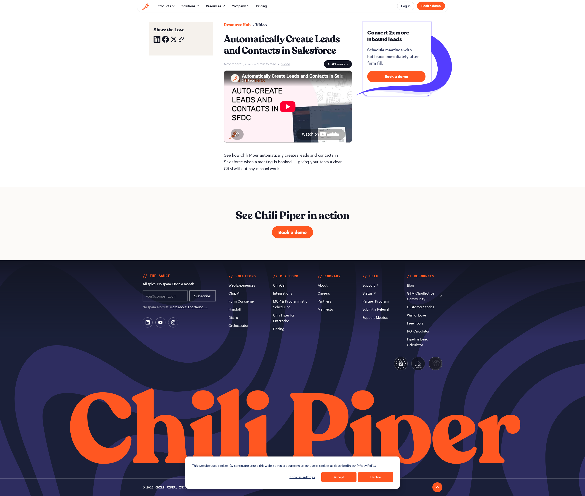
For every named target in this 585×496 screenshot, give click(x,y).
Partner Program (375, 300)
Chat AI (234, 292)
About (322, 285)
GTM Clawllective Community (420, 295)
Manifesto (325, 308)
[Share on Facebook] (165, 39)
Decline (375, 477)
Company (239, 5)
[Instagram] (173, 322)
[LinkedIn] (148, 322)
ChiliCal (279, 285)
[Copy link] (181, 39)
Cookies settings (302, 477)
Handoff (235, 308)
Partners (324, 300)
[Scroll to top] (437, 487)
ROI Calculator (418, 330)
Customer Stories (420, 306)
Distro (233, 317)
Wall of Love (416, 314)
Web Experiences (242, 285)
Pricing (261, 5)
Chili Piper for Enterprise (284, 317)
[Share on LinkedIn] (157, 39)
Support (368, 285)
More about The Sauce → (189, 307)
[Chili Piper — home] (145, 6)
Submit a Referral (375, 308)
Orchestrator (239, 325)
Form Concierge (241, 300)
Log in (405, 5)
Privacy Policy (366, 465)
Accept (339, 477)
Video (261, 25)
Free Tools (415, 322)
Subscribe (202, 295)
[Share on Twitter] (173, 39)
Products (164, 5)
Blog (410, 285)
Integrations (282, 292)
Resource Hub (237, 25)
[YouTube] (160, 322)
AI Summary (338, 64)
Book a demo (431, 5)
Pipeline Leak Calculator (417, 341)
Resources (213, 5)
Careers (324, 292)
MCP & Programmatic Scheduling (290, 303)
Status (367, 292)
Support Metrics (375, 317)
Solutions (188, 5)
